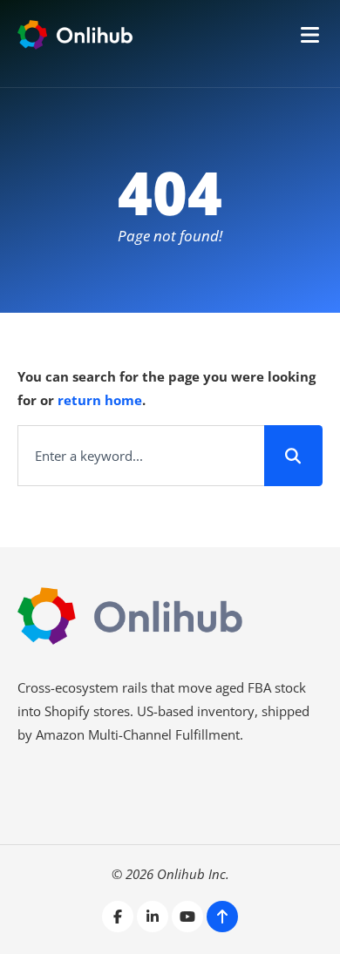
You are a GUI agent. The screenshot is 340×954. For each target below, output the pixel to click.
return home (100, 400)
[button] (309, 35)
